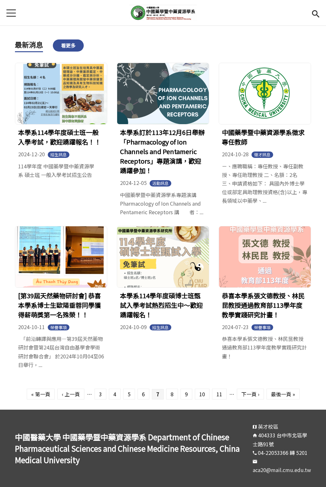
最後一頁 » (283, 394)
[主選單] (11, 13)
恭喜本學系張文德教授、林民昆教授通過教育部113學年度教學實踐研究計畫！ (263, 305)
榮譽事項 (58, 327)
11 (219, 394)
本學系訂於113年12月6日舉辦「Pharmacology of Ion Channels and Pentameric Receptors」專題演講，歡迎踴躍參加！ (162, 151)
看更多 (68, 45)
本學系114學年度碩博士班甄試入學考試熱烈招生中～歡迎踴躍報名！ (161, 305)
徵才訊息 (262, 155)
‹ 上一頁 (71, 394)
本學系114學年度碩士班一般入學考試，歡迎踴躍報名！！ (59, 137)
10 (202, 394)
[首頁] (163, 13)
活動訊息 (160, 183)
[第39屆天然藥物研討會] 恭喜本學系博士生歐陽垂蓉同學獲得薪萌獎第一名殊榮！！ (59, 305)
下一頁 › (250, 394)
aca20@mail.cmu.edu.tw (282, 470)
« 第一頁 (40, 394)
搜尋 (315, 13)
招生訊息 (58, 155)
